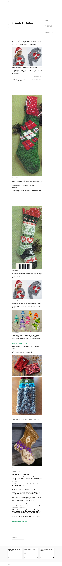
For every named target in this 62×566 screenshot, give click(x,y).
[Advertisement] (31, 14)
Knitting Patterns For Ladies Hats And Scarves (14, 550)
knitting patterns (14, 537)
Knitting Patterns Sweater (48, 24)
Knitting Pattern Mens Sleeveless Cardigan (46, 550)
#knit (16, 539)
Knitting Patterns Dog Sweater (29, 549)
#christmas (13, 539)
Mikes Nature (31, 1)
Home (12, 20)
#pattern (19, 539)
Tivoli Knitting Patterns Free (48, 22)
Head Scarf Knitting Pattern (48, 36)
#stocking (22, 539)
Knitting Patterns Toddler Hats (49, 32)
